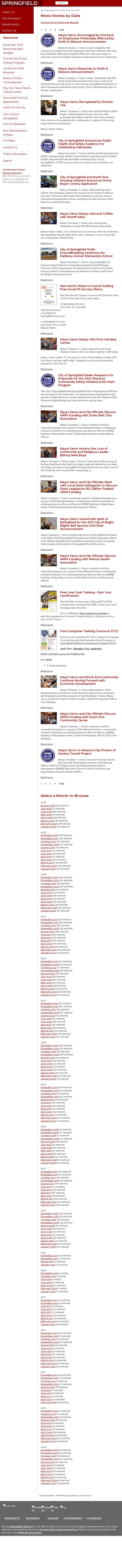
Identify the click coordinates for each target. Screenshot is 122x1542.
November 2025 (50, 838)
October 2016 (48, 1219)
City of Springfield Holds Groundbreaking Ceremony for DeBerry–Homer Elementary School (86, 253)
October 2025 (48, 841)
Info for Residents (14, 124)
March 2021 (47, 1030)
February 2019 (49, 1117)
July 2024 (46, 892)
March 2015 (47, 1261)
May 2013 (46, 1312)
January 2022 (48, 994)
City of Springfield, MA (50, 10)
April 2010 (47, 1432)
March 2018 (47, 1156)
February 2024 (49, 907)
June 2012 (46, 1351)
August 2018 (48, 1141)
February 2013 (49, 1321)
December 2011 (49, 1374)
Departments (13, 24)
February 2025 (49, 865)
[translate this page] (73, 1509)
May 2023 (46, 940)
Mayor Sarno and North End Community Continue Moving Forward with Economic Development (89, 680)
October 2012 (48, 1338)
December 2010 (49, 1410)
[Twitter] (55, 1510)
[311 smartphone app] (63, 1507)
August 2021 (48, 1015)
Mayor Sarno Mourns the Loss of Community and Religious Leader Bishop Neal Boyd (84, 452)
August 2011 (47, 1387)
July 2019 (46, 1102)
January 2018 (48, 1162)
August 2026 (48, 805)
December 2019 (49, 1087)
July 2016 (46, 1228)
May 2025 (46, 856)
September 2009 (50, 1458)
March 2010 (47, 1435)
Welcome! (10, 37)
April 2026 (47, 817)
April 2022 (47, 985)
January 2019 (48, 1120)
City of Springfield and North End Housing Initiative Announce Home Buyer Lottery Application (86, 180)
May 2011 (46, 1396)
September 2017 (50, 1180)
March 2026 (47, 820)
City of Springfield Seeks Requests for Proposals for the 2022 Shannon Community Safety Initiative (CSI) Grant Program (86, 380)
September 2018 (50, 1138)
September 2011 (50, 1384)
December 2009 (50, 1449)
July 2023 (46, 934)
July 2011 (46, 1390)
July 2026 (46, 808)
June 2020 (47, 1063)
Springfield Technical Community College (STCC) (88, 643)
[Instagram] (47, 1510)
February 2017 (49, 1201)
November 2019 (49, 1090)
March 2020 (47, 1072)
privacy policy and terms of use (58, 1529)
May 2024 (46, 898)
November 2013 (49, 1303)
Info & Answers (13, 18)
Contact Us (11, 31)
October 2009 (49, 1455)
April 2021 (46, 1027)
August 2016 (48, 1225)
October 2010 (48, 1413)
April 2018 (46, 1153)
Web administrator (30, 1532)
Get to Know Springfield (11, 116)
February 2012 (49, 1363)
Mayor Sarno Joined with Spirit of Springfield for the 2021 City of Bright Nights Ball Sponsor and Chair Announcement (87, 524)
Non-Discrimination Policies (15, 132)
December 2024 (49, 877)
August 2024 (48, 889)
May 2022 (46, 982)
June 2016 (46, 1231)
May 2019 (46, 1108)
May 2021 (46, 1024)
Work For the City (14, 107)
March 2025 (47, 862)
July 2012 (46, 1348)
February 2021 (49, 1033)
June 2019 (46, 1105)
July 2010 (46, 1422)
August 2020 (48, 1057)
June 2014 (46, 1282)
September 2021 (50, 1012)
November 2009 (50, 1452)
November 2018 (49, 1132)
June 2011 (46, 1393)
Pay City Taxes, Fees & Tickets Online (16, 90)
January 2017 (48, 1204)
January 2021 (48, 1036)
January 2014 (48, 1291)
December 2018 (49, 1129)
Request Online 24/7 (12, 172)
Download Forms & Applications (15, 99)
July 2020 (46, 1060)
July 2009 (46, 1465)
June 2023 (46, 937)
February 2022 (49, 991)
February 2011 (49, 1402)
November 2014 (49, 1273)
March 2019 (47, 1114)
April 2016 (46, 1237)
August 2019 (48, 1099)
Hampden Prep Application (87, 648)
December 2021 (49, 1003)
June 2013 (46, 1309)
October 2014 (48, 1276)
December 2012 (49, 1332)
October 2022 (48, 967)
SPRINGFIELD (19, 3)
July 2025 (46, 850)
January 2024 (48, 910)
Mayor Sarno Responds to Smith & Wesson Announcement (83, 70)
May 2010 (46, 1429)
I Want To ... (11, 12)
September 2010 (50, 1416)
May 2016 (46, 1234)
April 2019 (46, 1111)
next (61, 29)
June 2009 (47, 1468)
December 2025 (49, 835)
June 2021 (46, 1021)
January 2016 (48, 1246)
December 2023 (49, 919)
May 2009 (46, 1471)
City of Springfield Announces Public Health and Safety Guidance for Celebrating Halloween (84, 144)
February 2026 (49, 823)
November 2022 (50, 964)
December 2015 (49, 1255)
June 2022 (46, 979)
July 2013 (46, 1306)
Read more (47, 62)
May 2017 (46, 1192)
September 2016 (50, 1222)
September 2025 (50, 844)
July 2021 (46, 1018)
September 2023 (50, 928)
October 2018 (48, 1135)
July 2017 (46, 1186)
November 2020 (50, 1048)
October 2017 (48, 1177)
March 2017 (47, 1198)
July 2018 (46, 1144)
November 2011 (49, 1377)
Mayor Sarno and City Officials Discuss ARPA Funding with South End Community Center (88, 717)
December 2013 (49, 1300)
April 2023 (47, 943)
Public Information (15, 153)
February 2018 (49, 1159)
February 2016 (49, 1243)
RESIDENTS (12, 1518)
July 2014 (46, 1279)
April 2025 (47, 859)
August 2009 (48, 1462)
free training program (93, 613)
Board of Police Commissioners (13, 80)
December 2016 (49, 1213)
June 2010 (46, 1425)
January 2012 (48, 1366)
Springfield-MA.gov (21, 1526)
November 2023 (50, 922)
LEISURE (53, 1518)
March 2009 (47, 1477)
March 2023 (47, 946)
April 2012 (46, 1357)
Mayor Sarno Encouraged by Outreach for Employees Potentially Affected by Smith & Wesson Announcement (86, 38)
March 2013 (47, 1318)
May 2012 (46, 1354)
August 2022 (48, 973)
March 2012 (47, 1360)
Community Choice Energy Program (15, 60)
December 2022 (49, 961)
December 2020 (50, 1045)
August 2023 (48, 931)
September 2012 (50, 1341)
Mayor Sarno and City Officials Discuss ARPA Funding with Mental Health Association (88, 559)
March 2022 (47, 988)
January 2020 (48, 1078)
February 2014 (49, 1288)
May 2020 (46, 1066)
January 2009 (48, 1483)
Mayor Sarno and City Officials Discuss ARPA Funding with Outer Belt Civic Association (88, 415)
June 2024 (46, 895)
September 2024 (50, 886)
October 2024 (48, 883)
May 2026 (46, 814)
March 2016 (47, 1240)
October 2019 (48, 1093)
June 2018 (46, 1147)
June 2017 (46, 1189)
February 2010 (49, 1438)
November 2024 (50, 880)
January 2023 (48, 952)
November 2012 (49, 1335)
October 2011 (48, 1381)
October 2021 (48, 1009)
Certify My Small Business (13, 70)
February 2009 (49, 1480)
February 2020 (49, 1075)
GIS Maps (9, 140)
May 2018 (46, 1150)
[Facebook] (37, 1510)
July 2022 (46, 976)
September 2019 (50, 1096)
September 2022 (50, 970)
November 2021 (49, 1006)
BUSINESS (33, 1518)
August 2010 (48, 1419)
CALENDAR (93, 1518)
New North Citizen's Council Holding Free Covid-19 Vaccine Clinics (86, 287)
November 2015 (49, 1258)
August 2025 (48, 847)
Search (7, 160)
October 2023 (48, 925)
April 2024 (47, 901)
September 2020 (50, 1054)
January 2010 (48, 1441)
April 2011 (46, 1399)
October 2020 (48, 1051)
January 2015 (48, 1264)
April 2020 (47, 1069)
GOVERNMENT (73, 1518)
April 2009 (47, 1474)
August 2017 (48, 1183)
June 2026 (46, 811)
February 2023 (49, 949)
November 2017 (49, 1174)
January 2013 (48, 1324)
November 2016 (49, 1216)
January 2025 (48, 868)
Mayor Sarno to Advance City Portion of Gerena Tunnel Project (87, 752)
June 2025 (46, 853)
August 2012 (48, 1344)
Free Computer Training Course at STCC (89, 631)
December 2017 (49, 1171)
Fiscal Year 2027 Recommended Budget (13, 48)
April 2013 (46, 1315)
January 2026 (48, 826)
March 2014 (47, 1285)
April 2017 (46, 1195)
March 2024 (47, 904)
